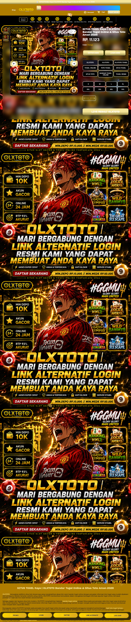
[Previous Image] (14, 64)
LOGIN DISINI (115, 53)
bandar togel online (70, 601)
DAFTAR (67, 616)
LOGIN (41, 616)
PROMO (16, 615)
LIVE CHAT (117, 616)
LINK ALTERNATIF (92, 616)
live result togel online (28, 620)
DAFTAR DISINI (93, 53)
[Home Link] (26, 10)
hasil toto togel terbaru (114, 608)
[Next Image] (74, 64)
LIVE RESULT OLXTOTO (105, 111)
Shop (14, 10)
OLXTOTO (6, 594)
